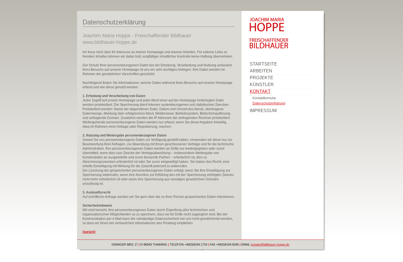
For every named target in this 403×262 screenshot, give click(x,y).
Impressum (263, 110)
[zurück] (89, 232)
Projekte (261, 77)
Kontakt (260, 91)
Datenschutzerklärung (268, 103)
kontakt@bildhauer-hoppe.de (270, 244)
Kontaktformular (264, 98)
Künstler (262, 84)
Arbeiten (261, 71)
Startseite (263, 64)
